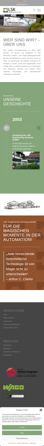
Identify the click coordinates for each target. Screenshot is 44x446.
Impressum (33, 443)
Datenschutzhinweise (23, 443)
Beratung (6, 348)
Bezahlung (7, 345)
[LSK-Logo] (18, 10)
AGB (5, 315)
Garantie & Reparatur (11, 352)
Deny (22, 433)
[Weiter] (42, 21)
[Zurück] (2, 21)
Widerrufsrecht (9, 318)
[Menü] (38, 10)
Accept (22, 427)
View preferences (22, 438)
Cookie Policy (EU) (10, 328)
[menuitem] (33, 10)
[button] (41, 410)
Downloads (7, 355)
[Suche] (33, 10)
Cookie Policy (12, 443)
